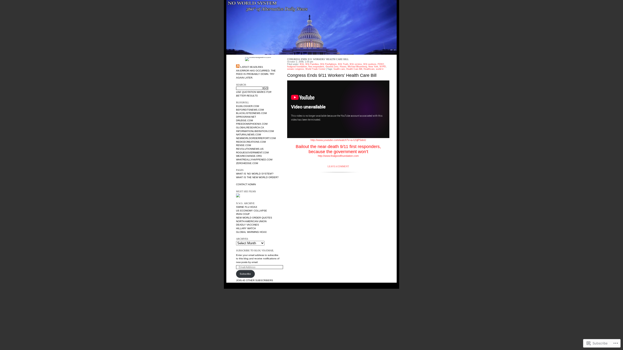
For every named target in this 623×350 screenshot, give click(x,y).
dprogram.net (246, 116)
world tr (380, 69)
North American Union (251, 221)
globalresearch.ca (250, 127)
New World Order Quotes (254, 217)
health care (339, 69)
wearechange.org (249, 156)
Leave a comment (338, 166)
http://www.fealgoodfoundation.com (338, 155)
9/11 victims (356, 64)
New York (373, 66)
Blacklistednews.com (251, 113)
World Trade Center (315, 69)
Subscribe (245, 273)
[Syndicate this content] (237, 67)
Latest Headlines (251, 67)
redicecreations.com (251, 141)
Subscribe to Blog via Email (255, 250)
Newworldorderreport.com (256, 138)
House (343, 66)
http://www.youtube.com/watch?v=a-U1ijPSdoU (338, 140)
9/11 (302, 64)
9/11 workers (369, 64)
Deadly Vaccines (247, 224)
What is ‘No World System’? (255, 173)
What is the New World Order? (257, 177)
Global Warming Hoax (251, 232)
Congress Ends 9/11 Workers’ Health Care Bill (318, 59)
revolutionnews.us (250, 149)
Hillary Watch (246, 228)
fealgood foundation (297, 66)
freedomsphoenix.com (251, 123)
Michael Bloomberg (357, 66)
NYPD (383, 66)
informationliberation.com (255, 131)
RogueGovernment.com (252, 152)
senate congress (295, 69)
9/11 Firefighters (328, 64)
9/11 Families (312, 64)
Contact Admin (246, 184)
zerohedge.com (247, 163)
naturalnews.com (248, 134)
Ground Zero (332, 66)
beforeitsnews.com (250, 109)
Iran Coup (243, 214)
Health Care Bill (354, 69)
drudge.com (244, 120)
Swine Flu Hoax (246, 207)
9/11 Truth (343, 64)
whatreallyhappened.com (254, 159)
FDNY (381, 64)
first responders (316, 66)
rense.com (243, 145)
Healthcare (369, 69)
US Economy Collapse (251, 210)
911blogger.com (247, 106)
